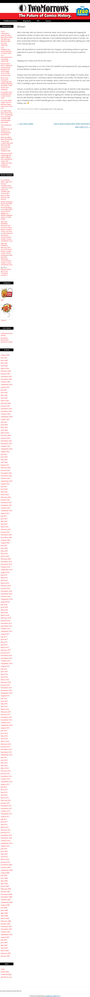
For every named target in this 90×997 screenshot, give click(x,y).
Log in (3, 969)
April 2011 (4, 824)
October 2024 (5, 414)
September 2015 (6, 693)
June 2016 (4, 671)
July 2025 (4, 390)
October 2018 (5, 596)
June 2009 (4, 878)
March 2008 (5, 918)
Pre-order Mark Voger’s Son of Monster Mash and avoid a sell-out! (7, 104)
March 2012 (5, 798)
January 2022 (5, 500)
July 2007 (4, 940)
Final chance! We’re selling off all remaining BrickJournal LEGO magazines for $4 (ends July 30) (6, 69)
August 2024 (5, 419)
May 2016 (4, 674)
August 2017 (5, 634)
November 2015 (6, 690)
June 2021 (4, 519)
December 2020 (6, 535)
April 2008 (4, 916)
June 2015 (4, 701)
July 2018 (4, 604)
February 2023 (6, 468)
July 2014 (4, 731)
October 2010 (5, 841)
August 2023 (5, 452)
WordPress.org (6, 977)
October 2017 (5, 629)
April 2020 (4, 553)
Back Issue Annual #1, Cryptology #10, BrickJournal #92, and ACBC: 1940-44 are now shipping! (7, 83)
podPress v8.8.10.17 (53, 996)
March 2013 (5, 768)
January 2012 (5, 803)
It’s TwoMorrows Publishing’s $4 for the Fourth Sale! (6, 95)
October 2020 (5, 540)
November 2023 (6, 443)
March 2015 (5, 709)
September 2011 (6, 814)
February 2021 (6, 529)
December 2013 (6, 749)
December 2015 (6, 688)
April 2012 (4, 795)
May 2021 (4, 521)
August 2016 (5, 666)
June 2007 (4, 942)
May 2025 (4, 395)
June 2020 (4, 548)
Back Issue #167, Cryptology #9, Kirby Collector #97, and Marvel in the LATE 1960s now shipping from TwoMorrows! (7, 160)
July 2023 (4, 454)
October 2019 (5, 567)
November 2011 (6, 808)
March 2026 (5, 368)
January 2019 (5, 588)
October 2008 (5, 900)
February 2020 (6, 559)
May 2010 (4, 854)
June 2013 (4, 760)
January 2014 (5, 747)
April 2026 (4, 366)
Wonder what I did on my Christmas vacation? (6, 272)
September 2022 (6, 481)
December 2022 (6, 473)
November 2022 (6, 476)
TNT (38, 21)
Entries (5, 972)
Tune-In (48, 21)
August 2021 (5, 513)
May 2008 (4, 913)
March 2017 (5, 647)
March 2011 (5, 827)
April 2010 (4, 857)
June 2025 (4, 392)
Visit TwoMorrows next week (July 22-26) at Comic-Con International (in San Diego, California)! (6, 54)
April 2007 (4, 948)
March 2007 (5, 950)
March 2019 (5, 583)
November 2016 (6, 658)
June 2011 (4, 822)
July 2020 (4, 545)
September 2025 (6, 384)
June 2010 (4, 851)
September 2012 (6, 781)
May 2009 (4, 881)
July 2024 (4, 422)
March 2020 (5, 556)
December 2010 (6, 835)
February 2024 (6, 435)
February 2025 (6, 403)
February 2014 (6, 744)
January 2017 (5, 653)
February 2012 (6, 800)
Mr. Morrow (59, 109)
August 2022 (5, 484)
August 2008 (5, 905)
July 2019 (4, 575)
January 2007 (5, 956)
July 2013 (4, 757)
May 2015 (4, 704)
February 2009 (6, 889)
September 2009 (6, 870)
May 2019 (4, 578)
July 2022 (4, 486)
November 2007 (6, 929)
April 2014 (4, 739)
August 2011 (5, 816)
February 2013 (6, 771)
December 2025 (6, 376)
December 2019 (6, 562)
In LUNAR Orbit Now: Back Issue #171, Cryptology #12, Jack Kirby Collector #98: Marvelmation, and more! (7, 116)
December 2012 (6, 776)
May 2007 (4, 945)
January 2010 (5, 862)
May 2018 (4, 610)
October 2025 (5, 382)
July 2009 (4, 875)
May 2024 (4, 427)
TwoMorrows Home (10, 21)
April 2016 (4, 677)
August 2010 (5, 846)
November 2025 (6, 379)
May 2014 (4, 736)
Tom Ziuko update (25, 124)
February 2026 (6, 371)
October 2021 (5, 508)
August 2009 (5, 873)
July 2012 (4, 787)
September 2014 (6, 725)
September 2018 (6, 599)
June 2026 (4, 360)
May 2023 (4, 460)
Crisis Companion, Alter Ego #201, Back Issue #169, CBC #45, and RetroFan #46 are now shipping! (7, 38)
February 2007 (6, 953)
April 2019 (4, 580)
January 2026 (5, 374)
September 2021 (6, 510)
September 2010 (6, 843)
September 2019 (6, 570)
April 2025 (4, 398)
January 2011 (5, 832)
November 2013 (6, 752)
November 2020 (6, 537)
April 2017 (4, 645)
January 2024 (5, 438)
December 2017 (6, 623)
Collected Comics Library (7, 334)
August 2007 (5, 937)
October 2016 (5, 661)
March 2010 (5, 859)
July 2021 (4, 516)
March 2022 (5, 494)
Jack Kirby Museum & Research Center (7, 340)
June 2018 (4, 607)
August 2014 (5, 728)
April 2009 (4, 883)
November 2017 (6, 626)
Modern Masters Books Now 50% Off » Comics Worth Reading (7, 205)
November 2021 (6, 505)
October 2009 (5, 867)
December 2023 (6, 441)
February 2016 (6, 682)
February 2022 (6, 497)
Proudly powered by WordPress (10, 991)
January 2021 (5, 532)
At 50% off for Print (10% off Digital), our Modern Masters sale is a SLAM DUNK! (7, 214)
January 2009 (5, 892)
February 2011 (6, 830)
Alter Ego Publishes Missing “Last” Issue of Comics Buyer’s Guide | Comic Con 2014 (6, 226)
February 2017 (6, 650)
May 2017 (4, 642)
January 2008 (5, 924)
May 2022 (4, 492)
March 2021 (5, 527)
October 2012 (5, 779)
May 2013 (4, 763)
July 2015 (4, 698)
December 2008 (6, 894)
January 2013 (5, 773)
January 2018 (5, 620)
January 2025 (5, 406)
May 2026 (4, 363)
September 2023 (6, 449)
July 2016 (4, 669)
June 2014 (4, 733)
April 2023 (4, 462)
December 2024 (6, 409)
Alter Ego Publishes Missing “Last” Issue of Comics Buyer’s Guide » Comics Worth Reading (6, 249)
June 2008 (4, 910)
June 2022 (4, 489)
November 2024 (6, 411)
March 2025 (5, 401)
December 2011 (6, 806)
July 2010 (4, 849)
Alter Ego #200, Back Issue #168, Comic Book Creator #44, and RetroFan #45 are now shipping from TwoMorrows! (7, 144)
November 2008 (6, 897)
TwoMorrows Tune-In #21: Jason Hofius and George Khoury (5, 195)
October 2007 (5, 932)
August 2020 (5, 543)
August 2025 (5, 387)
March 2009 (5, 886)
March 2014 (5, 741)
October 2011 (5, 811)
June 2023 (4, 457)
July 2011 (4, 819)
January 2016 (5, 685)
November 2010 (6, 838)
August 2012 (5, 784)
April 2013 (4, 765)
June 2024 (4, 425)
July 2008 (4, 908)
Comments (6, 974)
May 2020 (4, 551)
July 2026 (4, 358)
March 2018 (5, 615)
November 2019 (6, 564)
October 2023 (5, 446)
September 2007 (6, 934)
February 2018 (6, 618)
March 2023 (5, 465)
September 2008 (6, 902)
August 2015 (5, 696)
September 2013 (6, 755)
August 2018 (5, 602)
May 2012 (4, 792)
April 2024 (4, 430)
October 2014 (5, 723)
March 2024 (5, 433)
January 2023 (5, 470)
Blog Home (27, 21)
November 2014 (6, 720)
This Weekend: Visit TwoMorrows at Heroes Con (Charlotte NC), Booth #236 (6, 130)
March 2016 (5, 680)
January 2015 (5, 714)
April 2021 (4, 524)
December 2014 (6, 717)
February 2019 (6, 586)
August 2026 (5, 355)
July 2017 (4, 637)
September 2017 (6, 631)
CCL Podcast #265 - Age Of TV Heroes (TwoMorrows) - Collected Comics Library (7, 185)
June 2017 (4, 639)
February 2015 (6, 712)
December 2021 (6, 502)
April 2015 (4, 706)
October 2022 (5, 478)
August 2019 (5, 572)
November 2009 (6, 865)
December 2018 (6, 591)
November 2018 (6, 594)
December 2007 (6, 926)
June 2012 (4, 789)
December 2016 (6, 655)
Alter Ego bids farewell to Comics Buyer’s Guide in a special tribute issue (7, 237)
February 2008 (6, 921)
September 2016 (6, 663)
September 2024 (6, 417)
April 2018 (4, 612)
